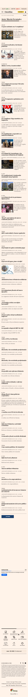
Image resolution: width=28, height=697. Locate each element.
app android (22, 645)
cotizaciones (5, 645)
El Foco (3, 132)
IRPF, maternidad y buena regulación (13, 233)
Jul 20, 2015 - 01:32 (17, 330)
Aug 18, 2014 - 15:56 (17, 398)
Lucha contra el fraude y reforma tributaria (11, 382)
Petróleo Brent (25, 8)
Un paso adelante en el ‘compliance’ (12, 26)
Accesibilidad (23, 683)
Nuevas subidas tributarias (9, 468)
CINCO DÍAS (3, 157)
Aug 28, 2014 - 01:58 (17, 386)
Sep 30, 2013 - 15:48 (17, 449)
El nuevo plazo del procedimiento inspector (11, 315)
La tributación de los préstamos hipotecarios (11, 198)
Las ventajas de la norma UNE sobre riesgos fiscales (12, 84)
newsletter (4, 569)
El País (25, 15)
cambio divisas (14, 639)
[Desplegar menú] (2, 11)
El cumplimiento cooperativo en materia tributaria (11, 134)
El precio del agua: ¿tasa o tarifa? (11, 261)
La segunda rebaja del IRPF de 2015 (12, 328)
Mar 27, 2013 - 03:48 (17, 507)
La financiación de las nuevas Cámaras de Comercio (13, 491)
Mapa (7, 685)
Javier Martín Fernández (11, 19)
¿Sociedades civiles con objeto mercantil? (10, 303)
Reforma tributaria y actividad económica (11, 424)
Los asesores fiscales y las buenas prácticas (11, 45)
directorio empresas (22, 639)
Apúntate (4, 574)
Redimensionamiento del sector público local (13, 504)
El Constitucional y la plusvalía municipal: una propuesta (11, 176)
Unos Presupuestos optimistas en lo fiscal (12, 99)
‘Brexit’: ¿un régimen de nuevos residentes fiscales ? (11, 218)
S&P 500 (13, 8)
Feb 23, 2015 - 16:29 (16, 363)
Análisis (3, 25)
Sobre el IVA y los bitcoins (9, 339)
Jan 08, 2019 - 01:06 (17, 122)
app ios (14, 645)
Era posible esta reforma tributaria (12, 371)
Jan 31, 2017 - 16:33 (21, 222)
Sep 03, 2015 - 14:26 (17, 306)
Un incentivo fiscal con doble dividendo (13, 436)
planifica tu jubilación (5, 640)
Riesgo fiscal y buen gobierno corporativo (10, 395)
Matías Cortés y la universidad (11, 65)
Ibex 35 (3, 8)
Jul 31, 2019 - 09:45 (17, 49)
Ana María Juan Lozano (17, 179)
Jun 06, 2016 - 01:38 (20, 264)
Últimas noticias (19, 685)
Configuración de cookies (6, 683)
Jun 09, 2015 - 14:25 (17, 341)
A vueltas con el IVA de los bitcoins (12, 412)
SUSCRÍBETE (20, 11)
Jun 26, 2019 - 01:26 (17, 88)
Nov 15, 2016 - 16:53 (17, 250)
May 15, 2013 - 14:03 (17, 494)
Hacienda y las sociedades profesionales (13, 349)
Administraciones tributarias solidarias (13, 279)
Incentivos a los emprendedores (11, 479)
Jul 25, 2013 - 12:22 (17, 471)
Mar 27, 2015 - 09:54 (17, 352)
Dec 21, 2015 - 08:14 (17, 294)
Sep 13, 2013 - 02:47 (17, 460)
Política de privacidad (16, 683)
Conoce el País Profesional (14, 651)
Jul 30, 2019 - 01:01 (17, 68)
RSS (9, 685)
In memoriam (4, 64)
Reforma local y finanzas (9, 458)
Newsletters (13, 685)
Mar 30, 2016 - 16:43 (17, 282)
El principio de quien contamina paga (13, 248)
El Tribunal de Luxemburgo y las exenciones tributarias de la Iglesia (12, 154)
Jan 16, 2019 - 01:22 (17, 103)
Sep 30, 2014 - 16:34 (17, 373)
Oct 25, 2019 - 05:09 (17, 29)
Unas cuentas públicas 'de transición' (12, 447)
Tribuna (3, 82)
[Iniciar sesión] (25, 12)
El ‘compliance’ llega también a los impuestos (12, 119)
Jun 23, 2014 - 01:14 (17, 428)
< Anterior (7, 516)
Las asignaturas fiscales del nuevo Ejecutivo (12, 291)
